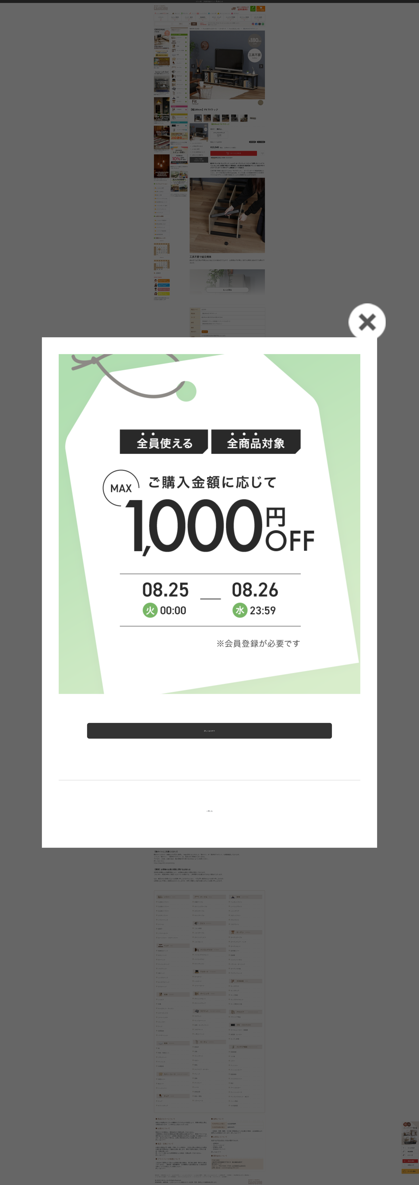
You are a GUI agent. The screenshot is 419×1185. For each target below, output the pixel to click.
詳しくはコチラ (209, 731)
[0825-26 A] (209, 524)
